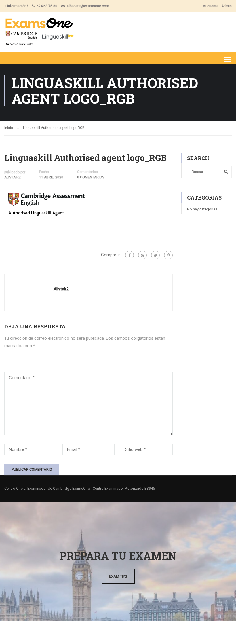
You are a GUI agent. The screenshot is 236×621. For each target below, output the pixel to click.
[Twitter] (155, 255)
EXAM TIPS (118, 576)
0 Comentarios (90, 177)
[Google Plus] (142, 255)
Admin (226, 6)
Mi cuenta (210, 6)
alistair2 (12, 177)
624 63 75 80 (47, 6)
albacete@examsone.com (88, 6)
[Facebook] (129, 255)
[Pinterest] (168, 255)
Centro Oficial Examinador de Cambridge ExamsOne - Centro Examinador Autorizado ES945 (79, 488)
